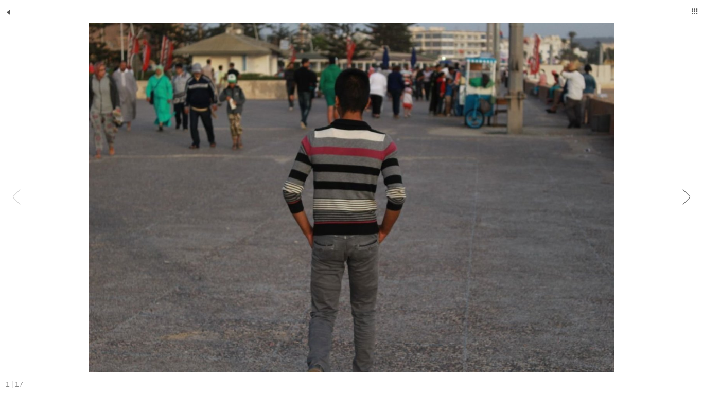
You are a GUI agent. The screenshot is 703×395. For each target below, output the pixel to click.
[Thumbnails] (695, 11)
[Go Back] (8, 12)
